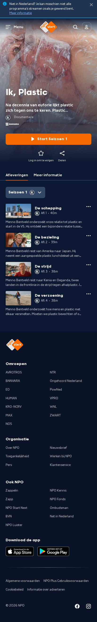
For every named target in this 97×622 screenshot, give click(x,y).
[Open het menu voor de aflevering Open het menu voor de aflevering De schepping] (88, 206)
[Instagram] (88, 607)
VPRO (54, 398)
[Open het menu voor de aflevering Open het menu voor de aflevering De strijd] (88, 265)
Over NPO (12, 447)
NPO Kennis (58, 490)
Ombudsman (59, 508)
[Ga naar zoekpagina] (75, 27)
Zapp (9, 499)
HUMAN (11, 398)
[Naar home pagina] (48, 27)
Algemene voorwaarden (23, 581)
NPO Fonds (57, 499)
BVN (9, 516)
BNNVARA (13, 381)
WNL (53, 406)
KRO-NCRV (13, 406)
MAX (9, 415)
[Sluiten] (91, 5)
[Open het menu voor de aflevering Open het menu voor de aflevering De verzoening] (88, 294)
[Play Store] (53, 551)
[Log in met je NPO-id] (87, 27)
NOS (9, 424)
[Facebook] (77, 607)
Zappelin (12, 490)
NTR (53, 372)
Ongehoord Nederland (66, 381)
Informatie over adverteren (46, 589)
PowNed (56, 389)
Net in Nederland (62, 516)
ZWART (55, 415)
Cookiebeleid (15, 589)
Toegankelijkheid (17, 456)
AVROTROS (14, 372)
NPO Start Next (16, 508)
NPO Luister (14, 525)
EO (8, 389)
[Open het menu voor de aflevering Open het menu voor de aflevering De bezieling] (88, 235)
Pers (9, 465)
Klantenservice (60, 465)
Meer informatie (20, 13)
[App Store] (20, 551)
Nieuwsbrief (58, 447)
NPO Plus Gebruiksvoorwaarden (66, 581)
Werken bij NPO (61, 456)
